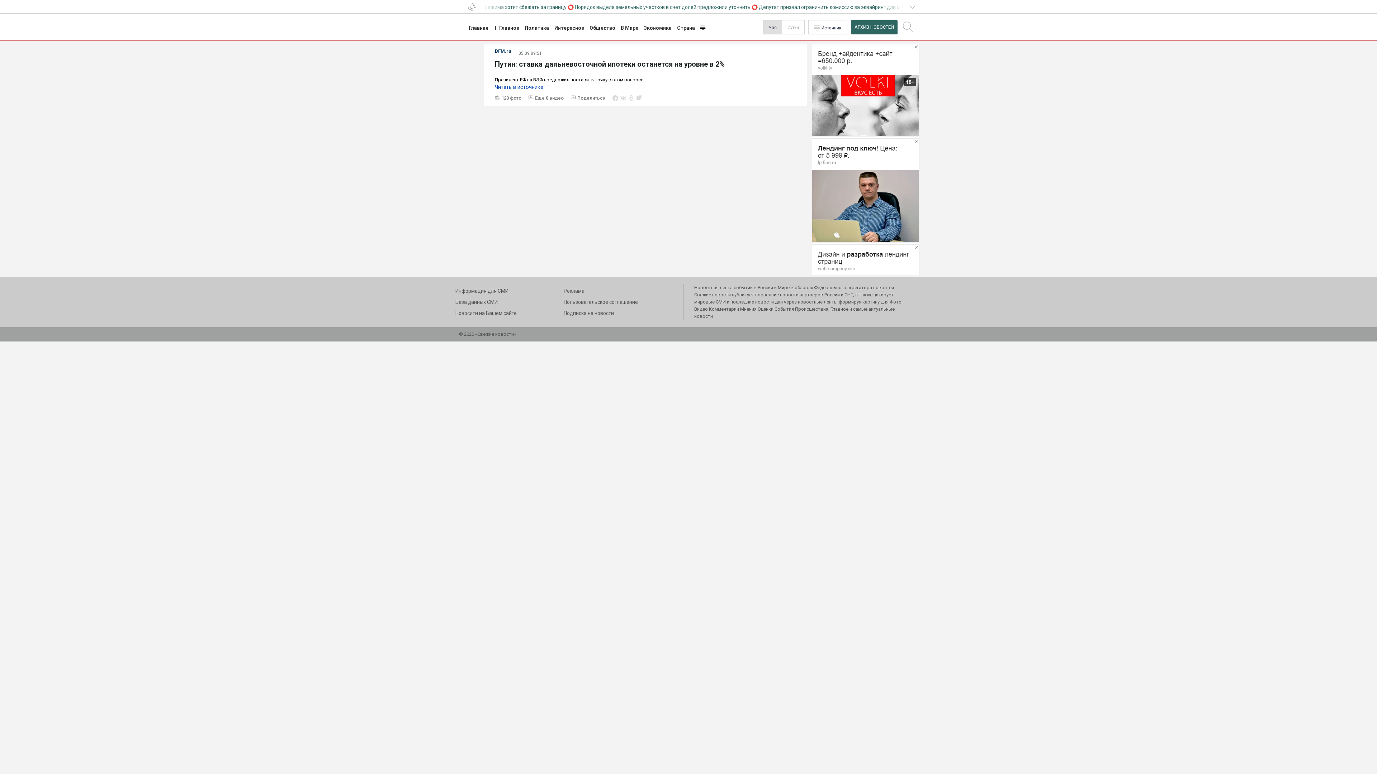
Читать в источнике (519, 87)
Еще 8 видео (549, 98)
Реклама (574, 291)
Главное (509, 28)
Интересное (569, 28)
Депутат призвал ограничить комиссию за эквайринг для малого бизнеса (834, 7)
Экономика (658, 28)
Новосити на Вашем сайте (486, 313)
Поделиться (591, 98)
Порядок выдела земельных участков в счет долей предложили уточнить (650, 7)
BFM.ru (503, 51)
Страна (686, 28)
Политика (537, 28)
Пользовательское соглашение (601, 302)
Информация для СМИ (481, 291)
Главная (478, 28)
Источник (832, 27)
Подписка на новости (589, 313)
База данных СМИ (476, 302)
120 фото (511, 98)
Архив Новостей (874, 27)
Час (773, 27)
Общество (602, 28)
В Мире (629, 28)
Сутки (793, 27)
